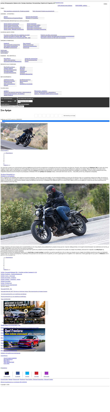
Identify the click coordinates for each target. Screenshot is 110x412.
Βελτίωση (22, 68)
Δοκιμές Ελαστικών (31, 23)
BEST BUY (7, 360)
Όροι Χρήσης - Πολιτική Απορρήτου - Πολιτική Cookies (39, 379)
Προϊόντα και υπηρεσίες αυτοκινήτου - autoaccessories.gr (17, 92)
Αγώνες (26, 61)
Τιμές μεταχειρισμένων (9, 84)
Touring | (18, 3)
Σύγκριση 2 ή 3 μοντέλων (32, 18)
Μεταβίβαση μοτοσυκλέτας (10, 47)
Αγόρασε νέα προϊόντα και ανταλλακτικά (10, 353)
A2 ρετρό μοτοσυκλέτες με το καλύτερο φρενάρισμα (13, 294)
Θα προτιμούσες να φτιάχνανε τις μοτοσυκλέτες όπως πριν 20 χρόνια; (17, 345)
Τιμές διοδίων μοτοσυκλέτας (11, 46)
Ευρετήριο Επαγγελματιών (10, 69)
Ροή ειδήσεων (7, 58)
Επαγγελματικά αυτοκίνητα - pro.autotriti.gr (14, 93)
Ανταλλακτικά (23, 71)
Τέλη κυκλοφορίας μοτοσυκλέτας (12, 44)
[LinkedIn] (56, 115)
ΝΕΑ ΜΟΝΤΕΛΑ (8, 359)
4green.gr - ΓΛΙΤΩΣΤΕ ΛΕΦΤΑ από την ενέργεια (46, 93)
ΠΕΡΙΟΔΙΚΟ (4, 50)
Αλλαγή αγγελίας (8, 82)
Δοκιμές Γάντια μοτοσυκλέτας (11, 25)
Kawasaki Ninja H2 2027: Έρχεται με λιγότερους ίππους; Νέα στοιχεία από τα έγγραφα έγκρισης (24, 291)
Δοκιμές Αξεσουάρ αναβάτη (33, 25)
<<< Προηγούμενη (8, 153)
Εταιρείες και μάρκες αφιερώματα (49, 35)
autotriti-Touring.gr (8, 95)
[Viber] (48, 115)
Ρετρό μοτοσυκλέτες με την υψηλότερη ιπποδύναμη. (13, 296)
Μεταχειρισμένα (24, 81)
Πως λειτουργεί (27, 43)
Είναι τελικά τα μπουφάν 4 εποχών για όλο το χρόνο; (13, 332)
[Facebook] (36, 115)
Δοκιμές (6, 16)
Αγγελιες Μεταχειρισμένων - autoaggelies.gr (45, 92)
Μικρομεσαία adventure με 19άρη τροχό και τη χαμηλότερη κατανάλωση (18, 348)
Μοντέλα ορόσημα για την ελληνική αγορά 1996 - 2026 (17, 37)
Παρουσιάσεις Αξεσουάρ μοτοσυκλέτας (36, 29)
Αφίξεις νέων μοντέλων (9, 60)
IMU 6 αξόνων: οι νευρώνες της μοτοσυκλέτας (12, 338)
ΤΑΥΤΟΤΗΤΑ (4, 53)
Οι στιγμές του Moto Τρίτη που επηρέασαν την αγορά (16, 35)
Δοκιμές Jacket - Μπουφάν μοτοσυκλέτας (14, 29)
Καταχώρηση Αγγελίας (9, 81)
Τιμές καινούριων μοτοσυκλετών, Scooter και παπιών (16, 11)
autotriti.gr (6, 91)
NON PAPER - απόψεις (81, 5)
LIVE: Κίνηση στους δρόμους (65, 5)
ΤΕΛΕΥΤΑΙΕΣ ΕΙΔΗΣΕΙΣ (10, 358)
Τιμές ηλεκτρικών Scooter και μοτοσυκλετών (43, 11)
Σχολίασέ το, (8, 176)
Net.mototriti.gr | (31, 3)
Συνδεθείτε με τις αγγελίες (26, 84)
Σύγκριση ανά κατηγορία (31, 16)
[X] (40, 115)
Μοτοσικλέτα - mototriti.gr (40, 91)
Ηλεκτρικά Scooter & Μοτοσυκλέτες (12, 61)
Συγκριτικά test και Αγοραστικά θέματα (13, 18)
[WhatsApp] (52, 115)
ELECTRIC (7, 363)
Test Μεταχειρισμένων (25, 79)
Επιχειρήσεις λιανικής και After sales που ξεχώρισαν (53, 37)
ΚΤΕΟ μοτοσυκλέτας (28, 44)
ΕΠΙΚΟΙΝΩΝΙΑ (5, 51)
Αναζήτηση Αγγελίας (9, 79)
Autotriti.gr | (24, 3)
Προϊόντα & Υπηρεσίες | (42, 3)
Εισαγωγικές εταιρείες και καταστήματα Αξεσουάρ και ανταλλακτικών (57, 36)
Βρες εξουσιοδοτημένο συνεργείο (9, 350)
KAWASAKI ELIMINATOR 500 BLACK (14, 316)
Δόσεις (21, 82)
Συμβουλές (6, 43)
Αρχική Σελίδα (4, 379)
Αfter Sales (22, 67)
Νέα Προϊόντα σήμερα (9, 67)
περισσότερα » (4, 355)
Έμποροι (6, 85)
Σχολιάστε (3, 122)
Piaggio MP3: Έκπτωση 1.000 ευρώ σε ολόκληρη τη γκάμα (15, 335)
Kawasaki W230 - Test (6, 289)
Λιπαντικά (22, 72)
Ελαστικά (22, 69)
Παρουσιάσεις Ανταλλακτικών (34, 28)
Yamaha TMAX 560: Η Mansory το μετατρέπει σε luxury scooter (16, 343)
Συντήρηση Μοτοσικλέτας (26, 74)
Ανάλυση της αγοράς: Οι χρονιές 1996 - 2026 (14, 36)
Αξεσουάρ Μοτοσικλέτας (10, 72)
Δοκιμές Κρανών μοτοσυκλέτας (11, 23)
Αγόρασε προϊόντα (8, 68)
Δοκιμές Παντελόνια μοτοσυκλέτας (12, 28)
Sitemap (10, 379)
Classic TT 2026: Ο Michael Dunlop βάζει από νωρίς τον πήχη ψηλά (17, 330)
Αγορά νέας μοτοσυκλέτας (31, 58)
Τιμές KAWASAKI (5, 299)
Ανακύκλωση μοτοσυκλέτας (30, 46)
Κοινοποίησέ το (8, 174)
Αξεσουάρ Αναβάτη (8, 71)
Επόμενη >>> (7, 165)
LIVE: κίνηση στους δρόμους (23, 104)
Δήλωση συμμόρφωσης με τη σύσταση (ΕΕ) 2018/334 (14, 382)
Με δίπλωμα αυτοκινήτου (31, 60)
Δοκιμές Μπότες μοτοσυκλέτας (11, 26)
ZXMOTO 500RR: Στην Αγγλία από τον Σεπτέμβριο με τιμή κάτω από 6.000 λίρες (20, 340)
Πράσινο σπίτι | (12, 3)
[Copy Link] (60, 115)
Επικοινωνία (26, 47)
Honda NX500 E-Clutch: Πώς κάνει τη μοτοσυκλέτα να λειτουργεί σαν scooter (20, 327)
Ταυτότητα (22, 379)
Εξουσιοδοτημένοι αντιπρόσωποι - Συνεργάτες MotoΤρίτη (12, 106)
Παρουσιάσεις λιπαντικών (33, 26)
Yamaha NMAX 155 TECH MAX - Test (10, 325)
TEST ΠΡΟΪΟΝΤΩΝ (9, 362)
